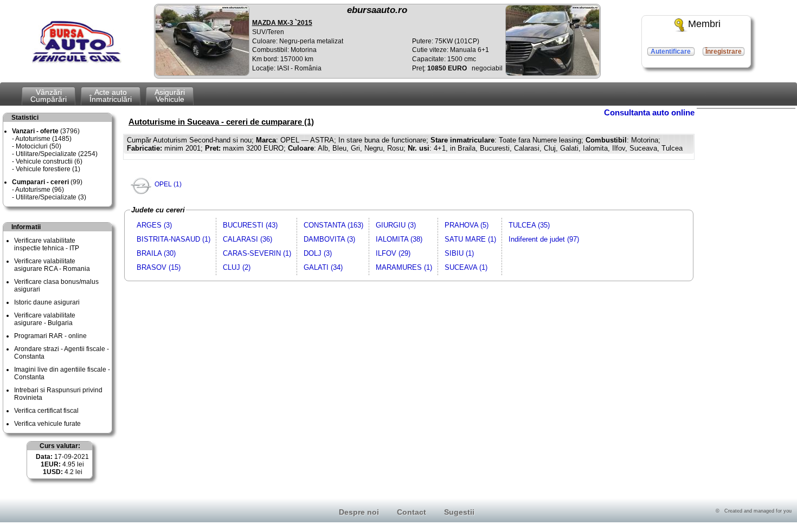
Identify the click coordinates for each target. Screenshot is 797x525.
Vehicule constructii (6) (49, 161)
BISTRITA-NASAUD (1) (173, 239)
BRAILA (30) (156, 253)
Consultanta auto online (649, 112)
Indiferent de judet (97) (544, 239)
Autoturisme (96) (39, 189)
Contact (411, 512)
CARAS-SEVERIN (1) (257, 253)
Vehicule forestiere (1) (48, 169)
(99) (47, 182)
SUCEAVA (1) (466, 267)
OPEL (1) (168, 184)
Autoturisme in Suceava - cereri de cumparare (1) (221, 121)
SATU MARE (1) (470, 239)
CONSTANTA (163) (333, 225)
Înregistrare (723, 51)
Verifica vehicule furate (47, 423)
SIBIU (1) (459, 253)
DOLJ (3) (318, 253)
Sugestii (459, 512)
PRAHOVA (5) (467, 225)
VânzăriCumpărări (48, 95)
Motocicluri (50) (38, 146)
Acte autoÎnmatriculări (110, 95)
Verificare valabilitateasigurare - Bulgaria (44, 319)
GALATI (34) (323, 267)
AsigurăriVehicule (170, 95)
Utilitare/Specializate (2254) (57, 154)
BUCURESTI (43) (250, 225)
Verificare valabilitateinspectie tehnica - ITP (46, 244)
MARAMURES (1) (404, 267)
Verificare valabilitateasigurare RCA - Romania (52, 265)
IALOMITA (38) (399, 239)
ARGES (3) (154, 225)
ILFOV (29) (393, 253)
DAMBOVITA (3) (329, 239)
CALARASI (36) (247, 239)
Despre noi (359, 512)
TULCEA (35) (529, 225)
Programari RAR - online (50, 336)
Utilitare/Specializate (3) (51, 197)
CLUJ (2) (236, 267)
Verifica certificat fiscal (46, 410)
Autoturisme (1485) (43, 138)
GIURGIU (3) (396, 225)
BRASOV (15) (159, 267)
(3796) (46, 131)
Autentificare (671, 51)
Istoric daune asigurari (47, 302)
